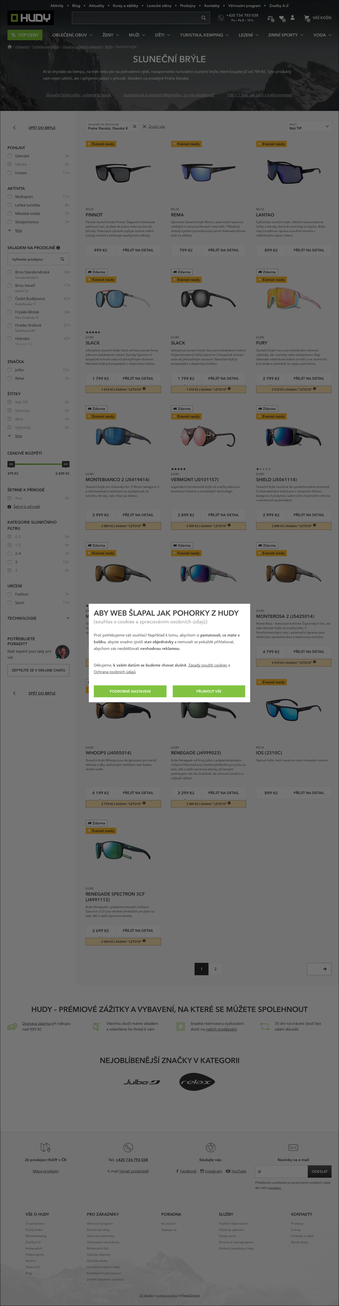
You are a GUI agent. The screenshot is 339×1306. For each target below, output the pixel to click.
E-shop (296, 1230)
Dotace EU (33, 1267)
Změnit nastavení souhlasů (105, 1279)
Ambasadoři (34, 1248)
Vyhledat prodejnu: (27, 259)
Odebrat (134, 126)
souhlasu (274, 1188)
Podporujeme (35, 1254)
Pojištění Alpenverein (233, 1223)
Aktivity (57, 5)
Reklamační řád (97, 1248)
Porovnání (270, 18)
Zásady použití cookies (207, 665)
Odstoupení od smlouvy (103, 1242)
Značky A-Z (279, 5)
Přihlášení (292, 18)
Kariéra (31, 1261)
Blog (76, 5)
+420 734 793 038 (132, 1159)
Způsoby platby (97, 1261)
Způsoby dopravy (98, 1254)
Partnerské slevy (98, 1230)
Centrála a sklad (302, 1236)
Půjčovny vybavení (231, 1230)
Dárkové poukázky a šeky (236, 1248)
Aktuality (96, 5)
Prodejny (188, 5)
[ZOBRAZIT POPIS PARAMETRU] (58, 247)
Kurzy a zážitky (125, 5)
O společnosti (35, 1223)
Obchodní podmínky (100, 1236)
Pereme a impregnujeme (236, 1242)
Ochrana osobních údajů (115, 672)
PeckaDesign (191, 1295)
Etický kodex (34, 1230)
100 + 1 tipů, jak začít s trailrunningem (260, 95)
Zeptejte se (169, 1230)
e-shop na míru (166, 1295)
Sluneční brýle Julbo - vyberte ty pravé (78, 95)
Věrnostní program (244, 5)
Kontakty (212, 5)
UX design (146, 1295)
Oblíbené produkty (281, 18)
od (11, 464)
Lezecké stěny (159, 5)
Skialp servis (227, 1236)
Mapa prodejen (46, 1171)
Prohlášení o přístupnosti (104, 1273)
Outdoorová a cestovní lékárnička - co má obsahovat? (169, 95)
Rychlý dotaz (299, 1242)
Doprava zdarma (36, 1023)
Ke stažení (168, 1223)
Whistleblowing (36, 1236)
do (66, 464)
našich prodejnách (221, 1029)
